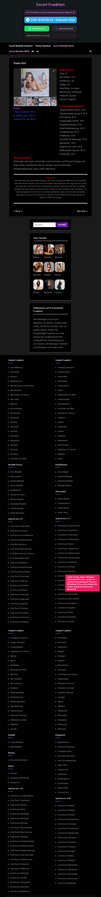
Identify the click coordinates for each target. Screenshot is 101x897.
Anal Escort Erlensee (19, 608)
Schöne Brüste (64, 503)
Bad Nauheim (16, 390)
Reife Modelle (16, 747)
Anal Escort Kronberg (67, 617)
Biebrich (13, 404)
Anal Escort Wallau (66, 856)
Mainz (13, 661)
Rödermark (62, 647)
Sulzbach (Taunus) (66, 692)
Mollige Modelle (64, 485)
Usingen (61, 697)
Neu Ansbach (16, 679)
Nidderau (14, 688)
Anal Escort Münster (19, 823)
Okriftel (13, 729)
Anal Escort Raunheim (19, 887)
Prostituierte (63, 783)
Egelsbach (14, 440)
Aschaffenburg (16, 367)
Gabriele (58, 257)
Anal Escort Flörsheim (19, 617)
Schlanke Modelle (65, 481)
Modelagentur (64, 779)
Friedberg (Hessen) (66, 367)
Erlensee (14, 449)
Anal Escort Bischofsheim (21, 567)
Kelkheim (62, 436)
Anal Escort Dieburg (18, 581)
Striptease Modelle (18, 504)
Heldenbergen (64, 399)
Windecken (62, 720)
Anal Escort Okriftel (18, 878)
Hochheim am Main (66, 408)
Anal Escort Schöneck (67, 824)
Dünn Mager (63, 472)
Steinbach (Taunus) (66, 683)
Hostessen (62, 774)
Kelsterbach (63, 440)
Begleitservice (64, 742)
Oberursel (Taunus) (18, 715)
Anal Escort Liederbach (20, 800)
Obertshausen (16, 711)
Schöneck (62, 670)
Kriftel (60, 459)
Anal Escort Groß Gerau (68, 535)
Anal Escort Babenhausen (21, 540)
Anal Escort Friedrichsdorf (69, 526)
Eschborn (14, 454)
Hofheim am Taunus (66, 413)
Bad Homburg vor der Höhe (22, 386)
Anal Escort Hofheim (66, 567)
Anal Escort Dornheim (19, 585)
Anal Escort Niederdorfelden (22, 841)
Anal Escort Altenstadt (19, 526)
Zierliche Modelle (65, 476)
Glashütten (62, 376)
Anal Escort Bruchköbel (20, 572)
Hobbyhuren (63, 769)
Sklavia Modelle (17, 499)
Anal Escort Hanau (66, 544)
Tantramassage (16, 508)
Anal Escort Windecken (67, 874)
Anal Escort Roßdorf (66, 815)
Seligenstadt (63, 679)
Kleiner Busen (63, 499)
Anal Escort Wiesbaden (67, 869)
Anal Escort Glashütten (67, 530)
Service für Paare (17, 495)
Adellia (47, 275)
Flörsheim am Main (18, 459)
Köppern (61, 454)
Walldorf (61, 706)
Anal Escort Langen (66, 621)
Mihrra (36, 257)
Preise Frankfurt (43, 46)
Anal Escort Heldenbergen (69, 553)
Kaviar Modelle (16, 485)
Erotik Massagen (17, 513)
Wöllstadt (62, 729)
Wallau (60, 701)
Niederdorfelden (17, 692)
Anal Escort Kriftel (65, 612)
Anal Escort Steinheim (67, 842)
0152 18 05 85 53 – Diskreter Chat (53, 19)
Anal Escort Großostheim (68, 539)
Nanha (58, 275)
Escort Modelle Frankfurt (21, 46)
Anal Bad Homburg (18, 544)
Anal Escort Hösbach (67, 571)
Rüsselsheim (63, 665)
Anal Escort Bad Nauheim (21, 549)
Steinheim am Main (66, 688)
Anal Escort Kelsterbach (68, 594)
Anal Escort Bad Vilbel (19, 558)
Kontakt (13, 773)
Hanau (60, 390)
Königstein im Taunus (67, 449)
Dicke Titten (63, 512)
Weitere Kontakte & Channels (38, 35)
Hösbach (61, 418)
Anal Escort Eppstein (19, 604)
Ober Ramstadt (16, 706)
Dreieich (13, 431)
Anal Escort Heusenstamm (69, 558)
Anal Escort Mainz (18, 809)
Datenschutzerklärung (19, 778)
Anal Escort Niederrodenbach (22, 850)
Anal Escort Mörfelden (19, 814)
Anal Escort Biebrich (18, 563)
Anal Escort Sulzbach (67, 847)
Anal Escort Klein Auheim (68, 599)
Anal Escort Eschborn (19, 613)
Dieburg (13, 422)
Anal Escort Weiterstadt (68, 865)
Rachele (47, 257)
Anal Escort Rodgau (66, 806)
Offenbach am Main (18, 720)
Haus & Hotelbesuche (67, 760)
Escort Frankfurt (50, 4)
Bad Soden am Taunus (19, 395)
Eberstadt (14, 436)
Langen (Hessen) (17, 642)
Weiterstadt (62, 711)
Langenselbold (16, 647)
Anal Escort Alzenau (18, 531)
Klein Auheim (63, 445)
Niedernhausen (16, 697)
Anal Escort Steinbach (67, 837)
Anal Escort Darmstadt (19, 576)
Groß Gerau (62, 381)
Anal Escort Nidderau (19, 837)
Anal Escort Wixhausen (67, 878)
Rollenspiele (15, 490)
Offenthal (14, 724)
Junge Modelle (16, 742)
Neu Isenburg (16, 683)
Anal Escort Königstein (67, 603)
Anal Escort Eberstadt (19, 594)
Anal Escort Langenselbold (21, 796)
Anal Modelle (15, 472)
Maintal (13, 656)
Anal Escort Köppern (66, 608)
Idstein (61, 422)
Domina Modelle (17, 481)
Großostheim (63, 386)
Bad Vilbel (14, 399)
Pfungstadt (62, 638)
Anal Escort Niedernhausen (22, 846)
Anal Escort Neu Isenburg (21, 832)
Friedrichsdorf (64, 372)
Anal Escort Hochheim (67, 562)
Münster (13, 674)
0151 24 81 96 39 (66, 29)
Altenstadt (14, 372)
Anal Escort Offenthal (19, 873)
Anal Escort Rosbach (66, 810)
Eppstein (14, 445)
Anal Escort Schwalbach (68, 828)
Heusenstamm (64, 404)
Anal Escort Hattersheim (68, 548)
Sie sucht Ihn (63, 792)
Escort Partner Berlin (19, 760)
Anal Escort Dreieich (18, 590)
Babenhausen (16, 381)
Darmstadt (14, 418)
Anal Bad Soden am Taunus (22, 553)
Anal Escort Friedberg (19, 622)
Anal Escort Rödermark (20, 891)
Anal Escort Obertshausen (21, 859)
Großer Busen (63, 508)
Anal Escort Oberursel (19, 864)
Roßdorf (61, 661)
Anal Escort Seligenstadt (68, 833)
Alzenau (13, 376)
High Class (62, 765)
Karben (61, 431)
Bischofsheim (16, 408)
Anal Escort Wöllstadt (67, 883)
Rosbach (61, 656)
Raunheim (62, 642)
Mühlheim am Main (18, 670)
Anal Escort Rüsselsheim (68, 819)
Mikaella (48, 292)
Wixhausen (62, 724)
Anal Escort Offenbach (19, 869)
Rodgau (61, 651)
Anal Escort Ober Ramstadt (21, 855)
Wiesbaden (62, 715)
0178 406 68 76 (38, 29)
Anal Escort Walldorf (66, 860)
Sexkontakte (63, 788)
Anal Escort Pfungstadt (20, 882)
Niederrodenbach (17, 701)
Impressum (15, 782)
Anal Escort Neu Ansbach (21, 828)
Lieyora (58, 292)
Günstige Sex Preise (66, 756)
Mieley (36, 292)
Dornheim (14, 427)
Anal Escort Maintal (18, 805)
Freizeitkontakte (64, 751)
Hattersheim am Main (67, 395)
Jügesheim (62, 427)
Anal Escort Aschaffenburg (21, 535)
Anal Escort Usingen (66, 851)
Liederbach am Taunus (20, 651)
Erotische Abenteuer (66, 747)
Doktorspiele (15, 476)
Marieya (37, 275)
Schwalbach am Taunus (68, 674)
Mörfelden (14, 665)
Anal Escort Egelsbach (19, 599)
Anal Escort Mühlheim (19, 818)
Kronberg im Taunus (19, 638)
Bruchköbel (15, 413)
